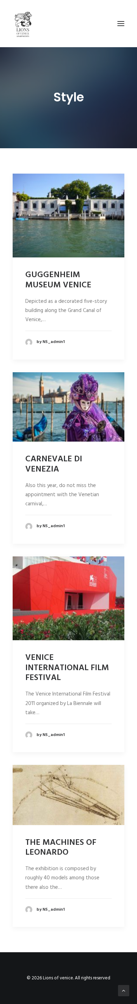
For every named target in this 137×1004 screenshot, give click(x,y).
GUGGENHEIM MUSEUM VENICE (58, 280)
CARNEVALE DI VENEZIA (53, 464)
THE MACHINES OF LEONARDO (60, 848)
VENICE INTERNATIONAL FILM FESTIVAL (67, 668)
